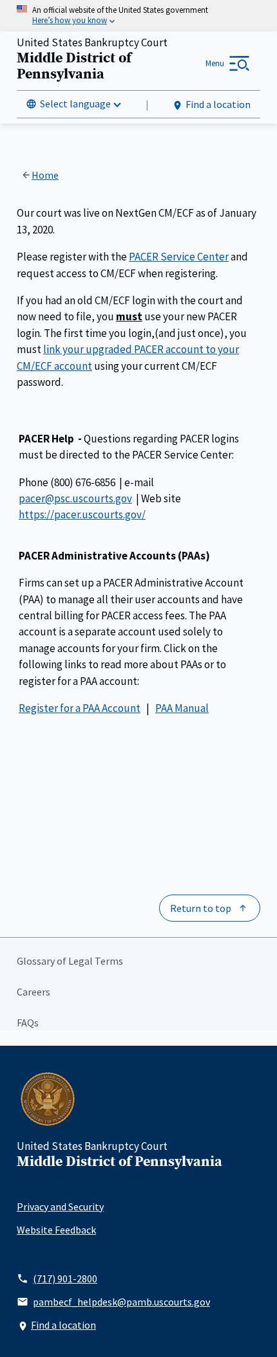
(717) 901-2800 (65, 1278)
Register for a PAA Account (79, 708)
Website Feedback (56, 1229)
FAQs (28, 1022)
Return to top (200, 908)
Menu (214, 63)
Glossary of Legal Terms (70, 960)
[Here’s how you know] (138, 16)
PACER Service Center (179, 257)
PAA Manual (182, 708)
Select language (75, 103)
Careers (33, 991)
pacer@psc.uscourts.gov (75, 498)
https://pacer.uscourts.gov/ (82, 514)
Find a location (218, 104)
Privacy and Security (60, 1206)
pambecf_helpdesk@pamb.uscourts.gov (121, 1301)
